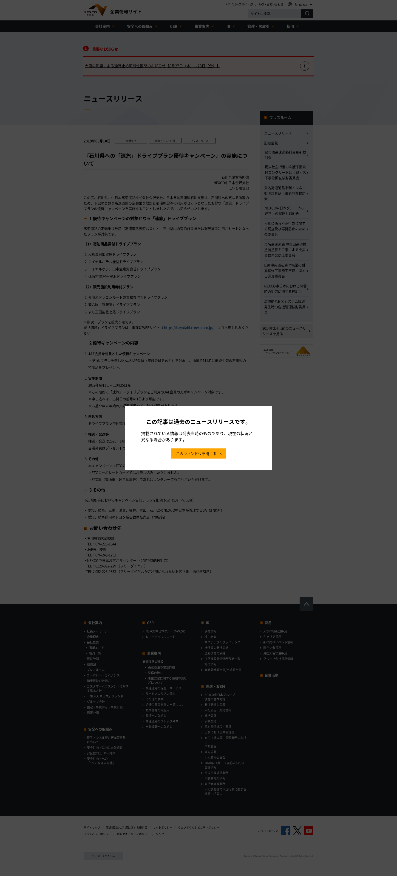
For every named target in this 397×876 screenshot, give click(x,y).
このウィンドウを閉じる (196, 453)
